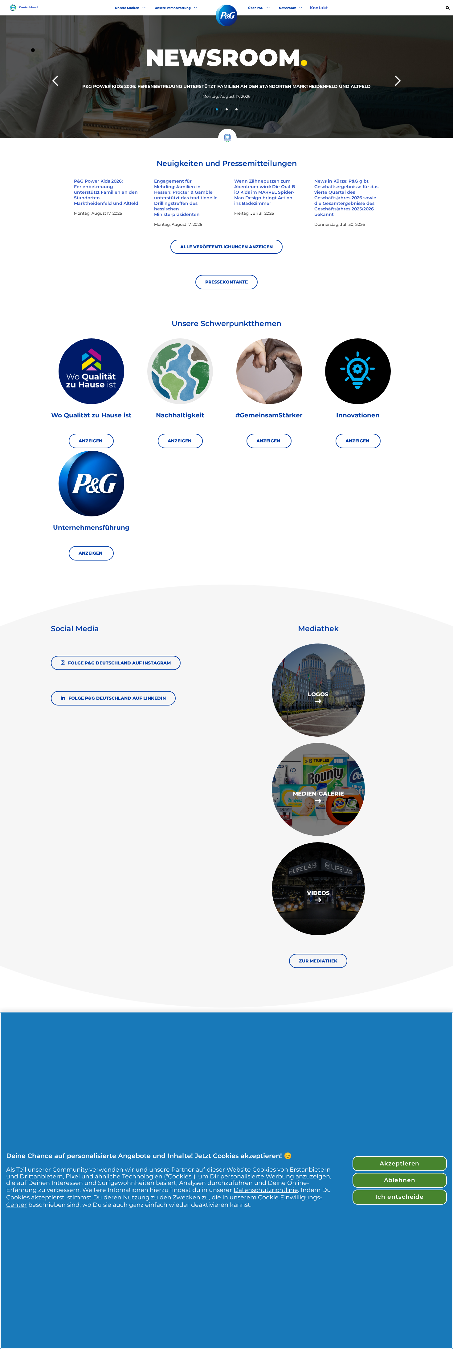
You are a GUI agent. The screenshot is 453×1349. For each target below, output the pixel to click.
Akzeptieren (399, 1163)
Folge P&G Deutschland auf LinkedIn (117, 698)
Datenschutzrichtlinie (266, 1190)
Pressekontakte (226, 282)
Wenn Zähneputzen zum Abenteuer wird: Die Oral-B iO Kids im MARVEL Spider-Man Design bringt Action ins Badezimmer (264, 192)
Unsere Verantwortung (173, 8)
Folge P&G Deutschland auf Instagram (119, 663)
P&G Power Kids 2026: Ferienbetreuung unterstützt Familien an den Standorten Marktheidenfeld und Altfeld (226, 86)
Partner (182, 1169)
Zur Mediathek (318, 961)
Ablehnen (400, 1180)
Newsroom (287, 8)
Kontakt (319, 7)
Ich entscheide (399, 1196)
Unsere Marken (127, 8)
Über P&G (255, 8)
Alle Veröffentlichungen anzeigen (226, 247)
